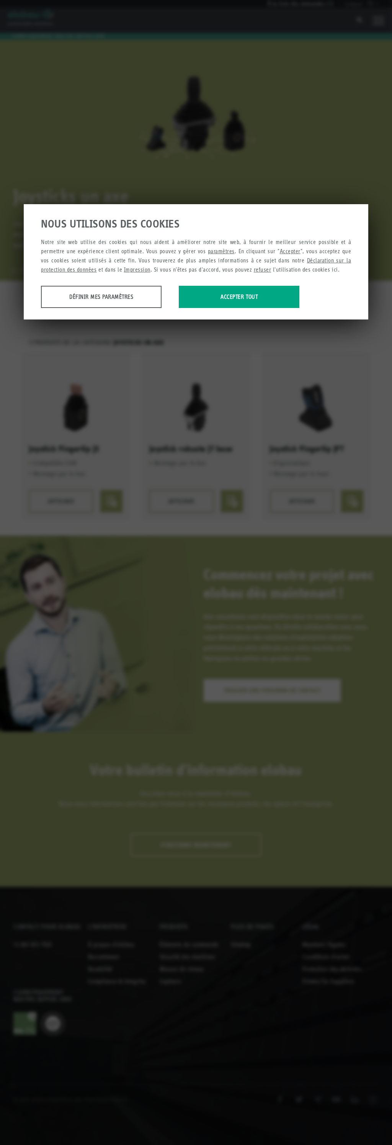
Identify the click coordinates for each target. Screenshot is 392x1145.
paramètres (221, 251)
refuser (262, 269)
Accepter (290, 251)
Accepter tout (239, 296)
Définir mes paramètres (101, 296)
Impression (137, 269)
